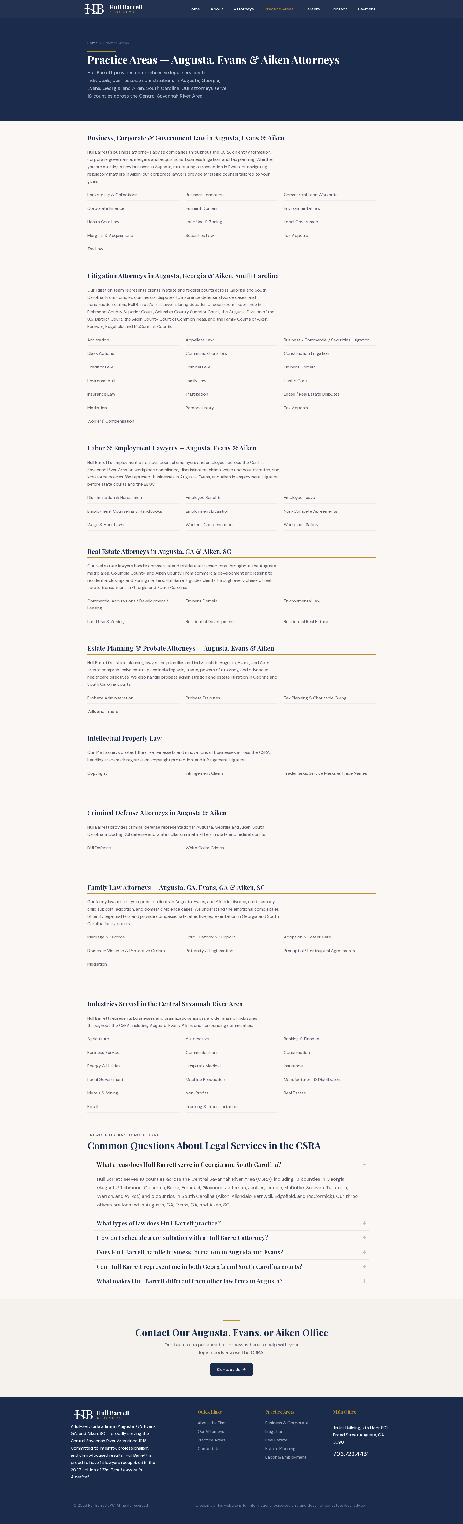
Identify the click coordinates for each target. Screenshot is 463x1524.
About (217, 9)
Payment (366, 9)
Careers (312, 9)
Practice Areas (279, 9)
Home (194, 9)
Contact (339, 9)
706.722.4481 (351, 1454)
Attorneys (244, 9)
